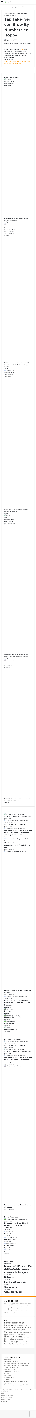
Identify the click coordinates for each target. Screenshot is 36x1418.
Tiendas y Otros (8, 1369)
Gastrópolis (9, 1023)
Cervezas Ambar (11, 1029)
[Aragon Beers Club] (18, 7)
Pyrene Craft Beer (9, 1344)
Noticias (6, 1359)
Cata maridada (22, 1325)
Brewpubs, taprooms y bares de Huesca (15, 1381)
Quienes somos (5, 1399)
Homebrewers (8, 1377)
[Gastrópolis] (10, 1021)
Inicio (6, 13)
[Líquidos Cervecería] (11, 1015)
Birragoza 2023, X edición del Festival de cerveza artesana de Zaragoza (17, 1003)
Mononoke (20, 1339)
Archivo (6, 1373)
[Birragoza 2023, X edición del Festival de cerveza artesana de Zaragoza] (18, 998)
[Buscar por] (34, 3)
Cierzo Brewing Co (11, 1334)
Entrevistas (7, 1375)
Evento (10, 13)
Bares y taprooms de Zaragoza (14, 1323)
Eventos (9, 1336)
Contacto (4, 1401)
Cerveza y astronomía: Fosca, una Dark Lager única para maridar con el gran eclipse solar (18, 833)
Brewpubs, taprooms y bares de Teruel (15, 1385)
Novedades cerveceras (16, 1341)
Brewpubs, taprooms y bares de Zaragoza (16, 1365)
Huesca (18, 1337)
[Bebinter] (8, 1009)
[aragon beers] (9, 2)
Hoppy (22, 49)
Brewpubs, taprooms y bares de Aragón (15, 1363)
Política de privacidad (7, 1395)
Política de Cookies (6, 1397)
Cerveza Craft (19, 1330)
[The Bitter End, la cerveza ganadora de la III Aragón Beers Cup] (18, 841)
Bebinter (7, 1011)
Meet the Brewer (10, 1339)
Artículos (6, 1379)
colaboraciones (21, 1334)
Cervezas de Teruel (9, 1383)
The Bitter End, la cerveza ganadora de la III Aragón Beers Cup (17, 845)
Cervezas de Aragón (10, 1361)
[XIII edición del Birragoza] (18, 822)
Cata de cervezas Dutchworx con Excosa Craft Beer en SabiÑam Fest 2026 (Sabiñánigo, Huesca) (17, 364)
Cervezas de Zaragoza (10, 1371)
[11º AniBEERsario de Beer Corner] (14, 814)
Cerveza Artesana (13, 1327)
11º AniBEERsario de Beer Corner (17, 816)
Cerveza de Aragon (13, 1332)
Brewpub (16, 1325)
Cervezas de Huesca (10, 1367)
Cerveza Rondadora (26, 1332)
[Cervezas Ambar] (8, 1027)
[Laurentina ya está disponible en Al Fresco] (18, 851)
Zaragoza (21, 1343)
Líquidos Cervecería (12, 1017)
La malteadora (25, 1337)
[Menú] (2, 3)
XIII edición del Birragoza (14, 824)
